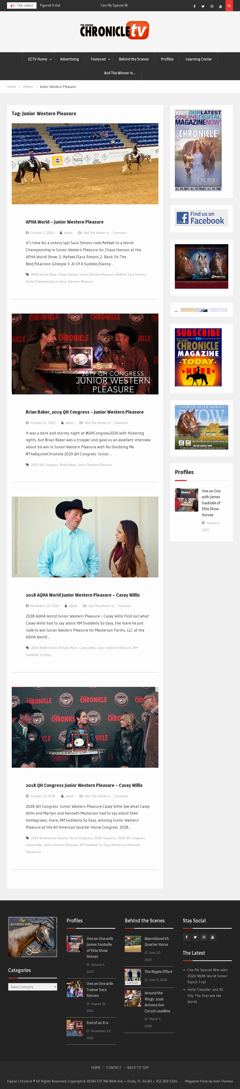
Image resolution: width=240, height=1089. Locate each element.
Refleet (121, 274)
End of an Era (97, 1022)
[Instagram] (212, 6)
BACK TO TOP (138, 1068)
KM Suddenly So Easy (95, 845)
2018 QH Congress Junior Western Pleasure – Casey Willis (84, 785)
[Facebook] (194, 6)
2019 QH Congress (44, 465)
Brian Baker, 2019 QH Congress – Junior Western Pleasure (85, 412)
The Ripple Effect (158, 971)
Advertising (69, 59)
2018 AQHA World (44, 648)
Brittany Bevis (68, 648)
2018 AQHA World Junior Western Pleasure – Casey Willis (83, 595)
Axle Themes (223, 1081)
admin (68, 233)
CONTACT (113, 1068)
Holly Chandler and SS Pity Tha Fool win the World (205, 995)
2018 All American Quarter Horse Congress (62, 838)
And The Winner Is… (120, 73)
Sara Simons (136, 274)
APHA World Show (43, 274)
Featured (98, 59)
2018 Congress (105, 838)
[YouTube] (220, 6)
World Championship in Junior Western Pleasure (59, 281)
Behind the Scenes (134, 59)
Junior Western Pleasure (97, 274)
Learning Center (199, 59)
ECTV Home (37, 59)
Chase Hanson (68, 274)
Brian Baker (68, 465)
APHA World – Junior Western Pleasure (65, 222)
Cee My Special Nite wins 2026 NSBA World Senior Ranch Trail (208, 976)
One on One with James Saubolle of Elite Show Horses (211, 503)
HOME (96, 1068)
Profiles (167, 59)
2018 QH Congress (131, 838)
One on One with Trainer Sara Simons (99, 989)
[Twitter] (203, 6)
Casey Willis (87, 648)
